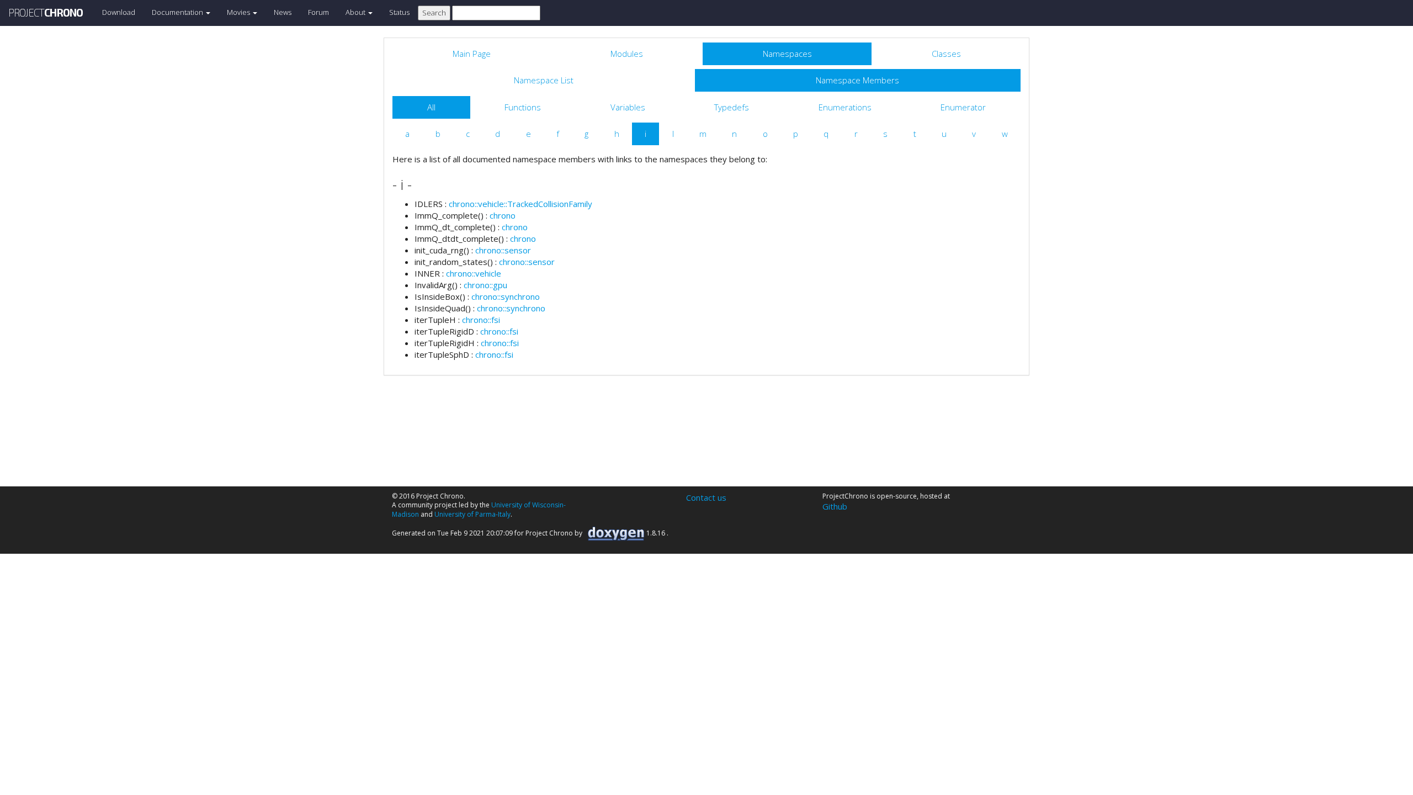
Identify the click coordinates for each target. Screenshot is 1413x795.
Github (834, 506)
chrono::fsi (481, 319)
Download (118, 12)
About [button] (356, 12)
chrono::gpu (485, 284)
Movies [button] (239, 12)
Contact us (706, 497)
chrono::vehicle (473, 273)
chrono (503, 215)
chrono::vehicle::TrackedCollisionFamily (520, 203)
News (282, 12)
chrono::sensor (503, 250)
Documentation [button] (178, 12)
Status (399, 12)
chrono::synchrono (505, 296)
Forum (318, 12)
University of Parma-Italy (472, 514)
